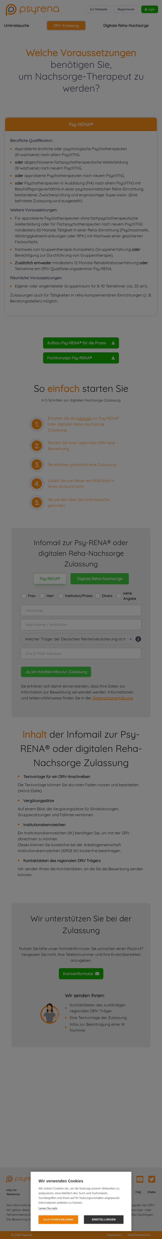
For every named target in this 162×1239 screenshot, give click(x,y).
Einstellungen (104, 1219)
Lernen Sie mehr (48, 1208)
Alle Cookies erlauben (58, 1219)
